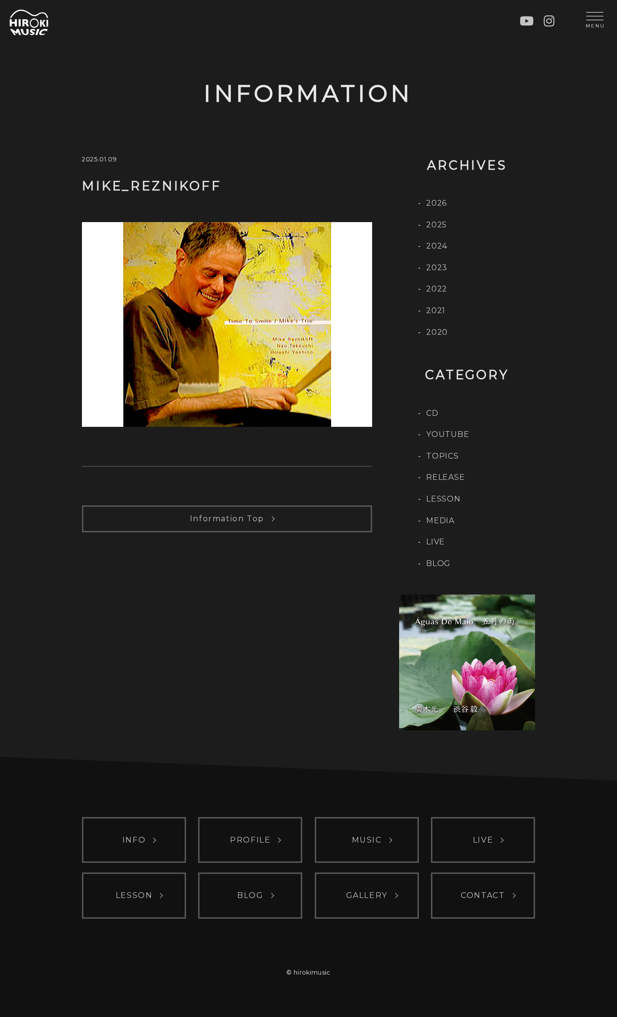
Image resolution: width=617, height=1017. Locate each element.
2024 (436, 246)
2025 (436, 224)
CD (432, 413)
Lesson (443, 498)
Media (440, 520)
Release (445, 477)
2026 (436, 203)
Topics (442, 456)
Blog (438, 563)
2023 (436, 267)
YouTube (447, 434)
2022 (436, 288)
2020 (437, 332)
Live (435, 541)
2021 (435, 310)
